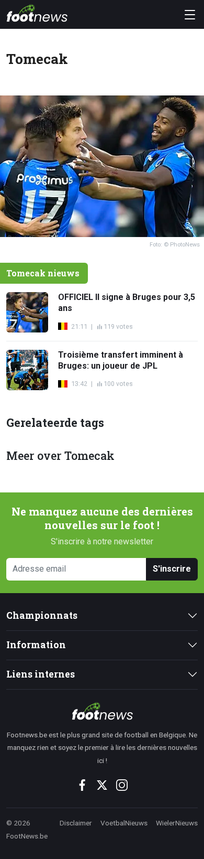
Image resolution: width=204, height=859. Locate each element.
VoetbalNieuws (124, 823)
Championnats (41, 615)
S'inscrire (172, 569)
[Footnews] (102, 711)
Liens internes (40, 674)
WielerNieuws (177, 823)
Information (36, 645)
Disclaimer (76, 823)
